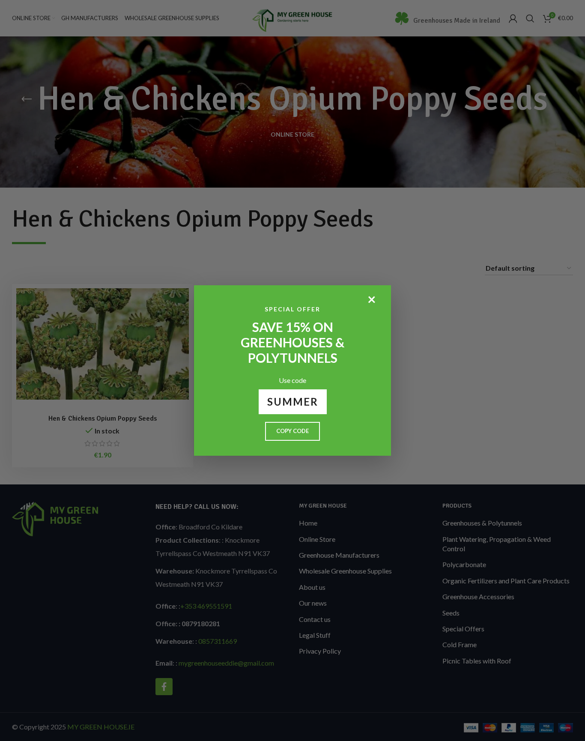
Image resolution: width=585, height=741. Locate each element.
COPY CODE (292, 430)
